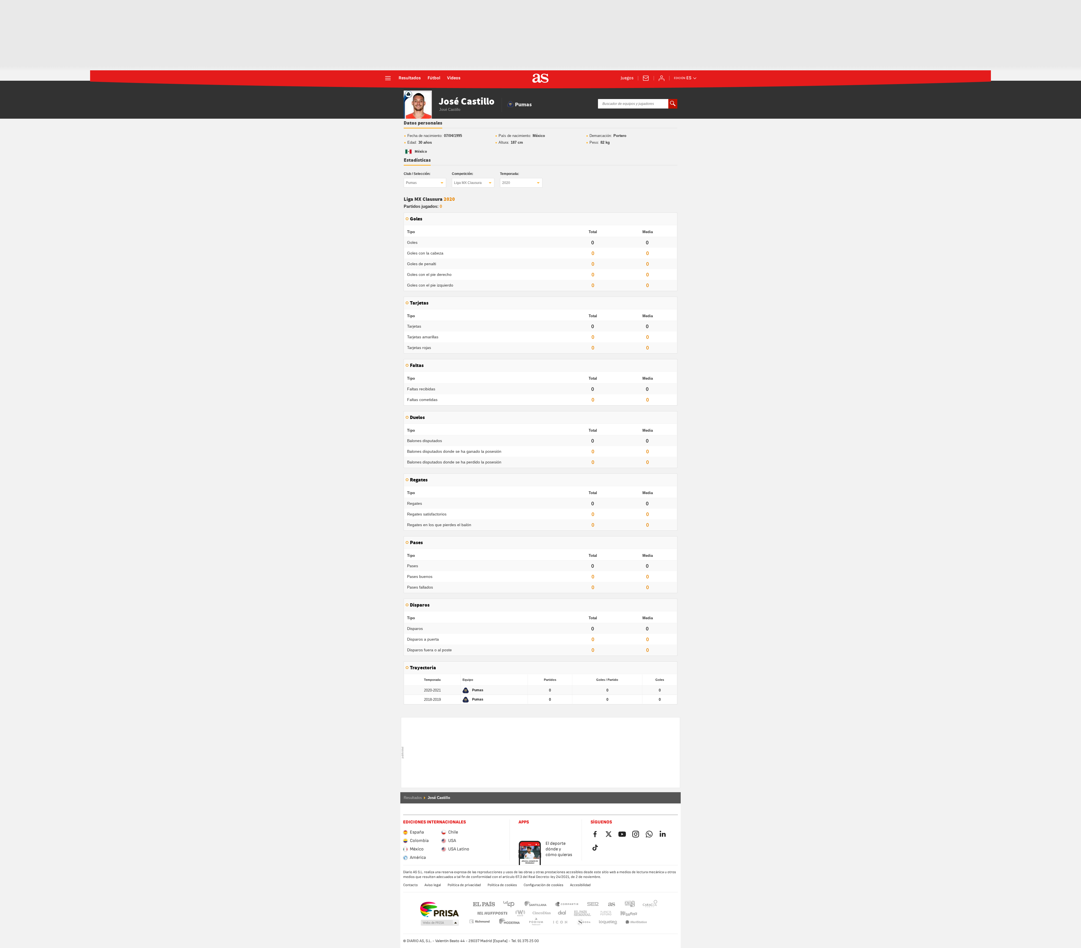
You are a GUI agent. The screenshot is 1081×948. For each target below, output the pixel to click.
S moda (560, 922)
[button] (439, 923)
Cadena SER (593, 903)
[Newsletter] (645, 78)
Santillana (535, 903)
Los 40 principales (508, 903)
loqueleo (584, 922)
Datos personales (423, 123)
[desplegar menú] (388, 78)
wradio (522, 913)
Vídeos (454, 78)
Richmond (648, 913)
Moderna (479, 921)
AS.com (612, 903)
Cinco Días (539, 913)
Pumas (411, 183)
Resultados (410, 78)
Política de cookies (502, 885)
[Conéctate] (661, 78)
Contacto (410, 885)
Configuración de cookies (543, 885)
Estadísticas (417, 160)
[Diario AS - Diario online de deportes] (540, 78)
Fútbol (434, 78)
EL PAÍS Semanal (581, 913)
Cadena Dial (561, 913)
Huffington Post (491, 913)
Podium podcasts (509, 922)
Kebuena (625, 913)
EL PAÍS (484, 903)
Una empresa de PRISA (439, 909)
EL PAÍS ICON (536, 922)
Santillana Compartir (567, 903)
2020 (506, 183)
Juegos (627, 78)
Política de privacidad (464, 885)
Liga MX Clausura (468, 183)
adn (630, 903)
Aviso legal (433, 885)
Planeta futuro (601, 913)
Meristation (608, 922)
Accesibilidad (580, 885)
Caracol (650, 903)
